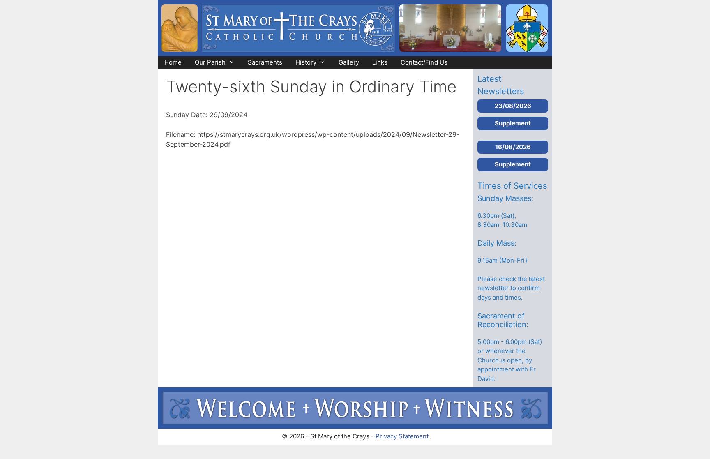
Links (379, 62)
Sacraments (265, 62)
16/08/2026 (513, 147)
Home (173, 62)
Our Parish (210, 62)
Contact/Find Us (424, 62)
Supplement (513, 123)
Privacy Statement (402, 436)
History (305, 62)
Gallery (349, 62)
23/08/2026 (513, 106)
